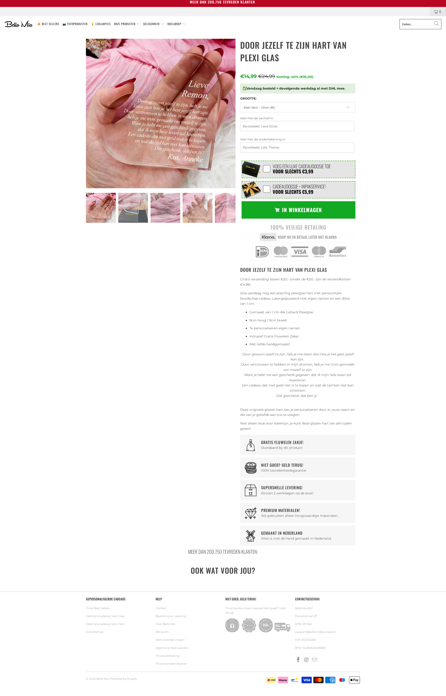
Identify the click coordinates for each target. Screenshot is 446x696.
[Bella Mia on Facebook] (298, 660)
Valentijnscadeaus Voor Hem (105, 624)
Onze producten (125, 24)
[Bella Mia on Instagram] (306, 660)
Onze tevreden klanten (171, 663)
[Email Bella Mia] (314, 660)
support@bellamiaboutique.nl (315, 632)
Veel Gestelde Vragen (170, 639)
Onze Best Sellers (98, 608)
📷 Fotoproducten (75, 24)
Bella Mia (102, 678)
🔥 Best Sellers (48, 24)
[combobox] (420, 24)
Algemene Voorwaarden (172, 648)
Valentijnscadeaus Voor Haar (105, 616)
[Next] (231, 113)
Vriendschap (94, 632)
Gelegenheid (152, 24)
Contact (161, 608)
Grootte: (248, 98)
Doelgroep (174, 24)
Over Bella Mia (165, 624)
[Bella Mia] (19, 24)
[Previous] (90, 113)
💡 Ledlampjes (101, 24)
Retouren (162, 632)
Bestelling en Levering (171, 616)
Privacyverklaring (167, 655)
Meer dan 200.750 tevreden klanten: (223, 551)
